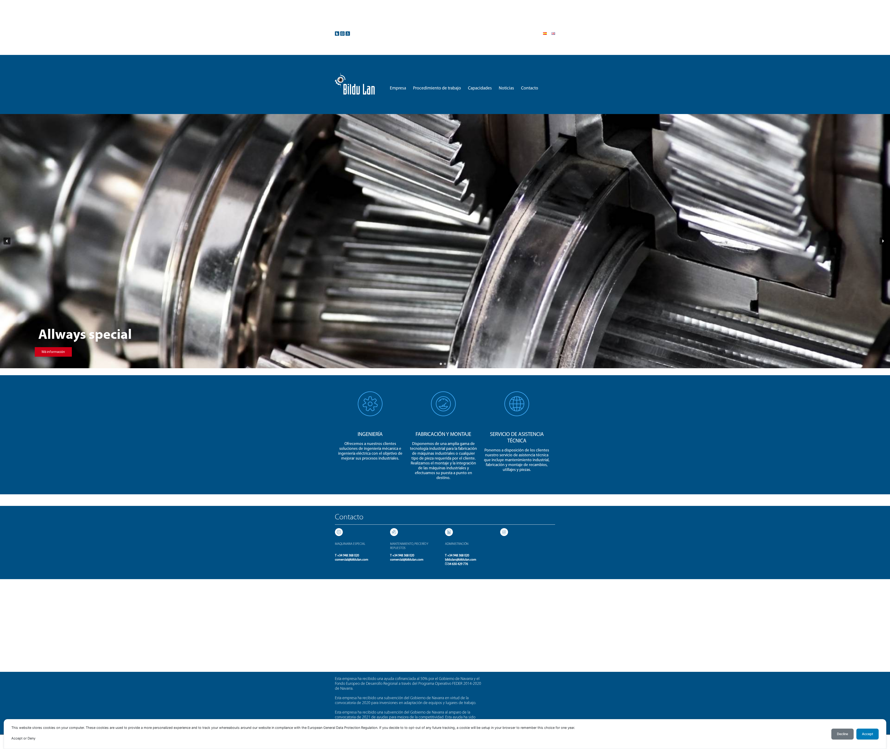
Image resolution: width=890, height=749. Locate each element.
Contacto (529, 88)
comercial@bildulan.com (351, 560)
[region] (445, 241)
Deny (31, 738)
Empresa (398, 88)
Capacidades (480, 88)
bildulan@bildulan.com (460, 560)
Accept (16, 738)
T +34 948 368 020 (347, 555)
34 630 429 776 (458, 564)
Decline (842, 734)
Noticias (506, 88)
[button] (6, 241)
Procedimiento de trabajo (437, 88)
